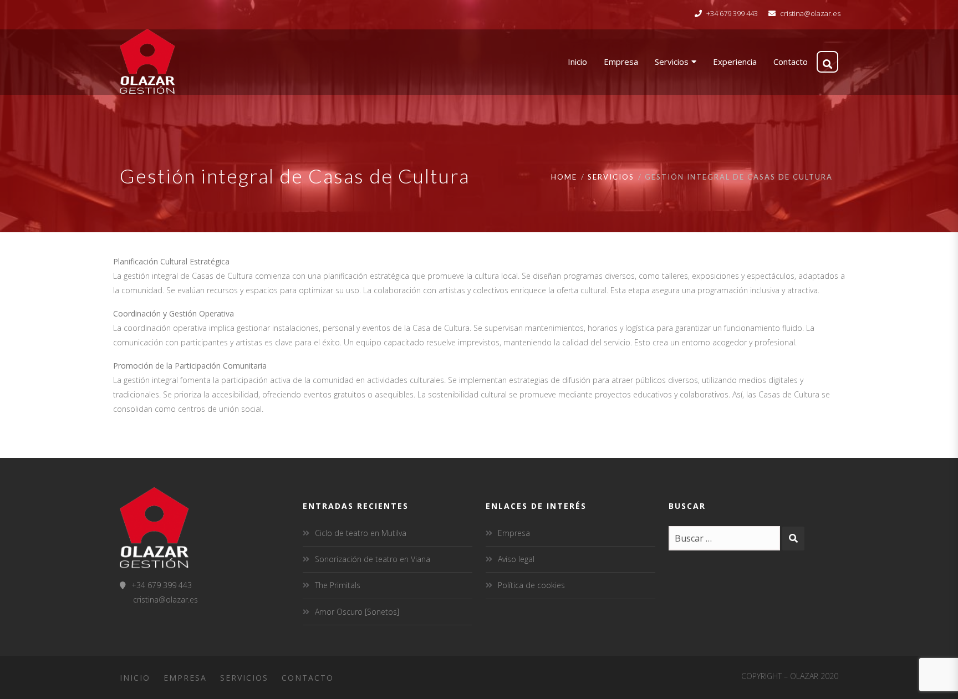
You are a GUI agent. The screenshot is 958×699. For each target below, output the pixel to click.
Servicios (611, 176)
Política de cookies (531, 585)
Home (564, 176)
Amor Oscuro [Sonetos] (357, 611)
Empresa (514, 533)
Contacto (308, 677)
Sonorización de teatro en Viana (372, 559)
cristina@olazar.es (810, 13)
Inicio (135, 677)
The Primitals (337, 585)
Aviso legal (516, 559)
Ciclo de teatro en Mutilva (360, 533)
